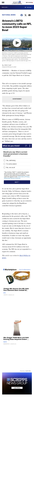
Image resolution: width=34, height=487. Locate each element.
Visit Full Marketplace (25, 269)
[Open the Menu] (3, 2)
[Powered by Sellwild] (28, 371)
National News (9, 15)
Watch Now (29, 2)
